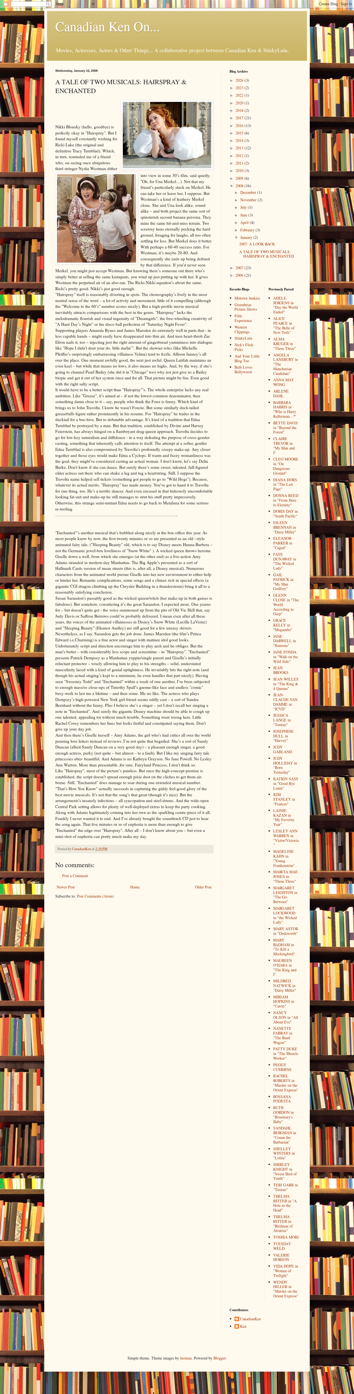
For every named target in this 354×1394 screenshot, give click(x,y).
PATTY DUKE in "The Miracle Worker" (285, 1053)
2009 (240, 178)
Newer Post (66, 887)
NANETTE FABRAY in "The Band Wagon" (282, 1035)
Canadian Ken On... (107, 26)
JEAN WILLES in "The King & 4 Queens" (285, 683)
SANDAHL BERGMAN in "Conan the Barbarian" (284, 1134)
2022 (240, 95)
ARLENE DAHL (281, 393)
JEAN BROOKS (280, 670)
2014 (240, 140)
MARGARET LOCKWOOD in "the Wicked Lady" (285, 915)
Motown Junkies (247, 298)
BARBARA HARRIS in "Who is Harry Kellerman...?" (284, 409)
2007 (240, 267)
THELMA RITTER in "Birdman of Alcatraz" (283, 1223)
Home (135, 887)
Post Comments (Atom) (95, 896)
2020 (240, 102)
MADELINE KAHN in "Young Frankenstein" (284, 858)
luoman (186, 1358)
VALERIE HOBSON (281, 1257)
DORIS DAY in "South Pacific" (285, 514)
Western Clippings (242, 329)
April (245, 222)
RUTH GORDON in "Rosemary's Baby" (283, 1114)
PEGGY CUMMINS (282, 1067)
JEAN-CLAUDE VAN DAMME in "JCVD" (285, 701)
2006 (240, 275)
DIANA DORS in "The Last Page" (285, 484)
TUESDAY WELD (282, 1246)
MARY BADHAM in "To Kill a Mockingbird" (284, 946)
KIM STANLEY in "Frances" (284, 799)
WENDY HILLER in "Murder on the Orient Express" (285, 1288)
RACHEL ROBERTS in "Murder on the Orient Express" (285, 1082)
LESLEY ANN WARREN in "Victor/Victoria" (286, 837)
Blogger (220, 1358)
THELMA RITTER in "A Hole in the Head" (285, 1203)
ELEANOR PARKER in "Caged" (282, 543)
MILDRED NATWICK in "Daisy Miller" (284, 985)
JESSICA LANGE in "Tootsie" (282, 720)
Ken (243, 1326)
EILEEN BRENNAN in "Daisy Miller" (284, 527)
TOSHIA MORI (286, 1237)
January (246, 237)
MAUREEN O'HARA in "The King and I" (284, 967)
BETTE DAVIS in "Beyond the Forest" (285, 427)
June (244, 215)
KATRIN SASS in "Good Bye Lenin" (285, 783)
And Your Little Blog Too (247, 358)
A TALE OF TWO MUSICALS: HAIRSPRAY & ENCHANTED (266, 254)
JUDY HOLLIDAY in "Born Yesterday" (285, 765)
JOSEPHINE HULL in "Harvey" (283, 736)
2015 (240, 133)
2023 (240, 87)
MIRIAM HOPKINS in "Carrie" (283, 1001)
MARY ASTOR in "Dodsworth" (285, 931)
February (248, 229)
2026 (240, 80)
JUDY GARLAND (282, 749)
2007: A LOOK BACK (257, 244)
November (249, 199)
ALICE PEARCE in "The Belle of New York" (284, 325)
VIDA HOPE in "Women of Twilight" (285, 1270)
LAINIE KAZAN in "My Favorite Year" (283, 817)
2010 (240, 170)
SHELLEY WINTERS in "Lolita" (284, 1153)
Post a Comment (75, 875)
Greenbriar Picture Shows (246, 307)
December (248, 192)
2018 (240, 110)
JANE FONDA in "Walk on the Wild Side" (285, 656)
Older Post (203, 887)
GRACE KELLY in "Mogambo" (282, 625)
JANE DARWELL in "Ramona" (284, 641)
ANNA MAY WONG (283, 382)
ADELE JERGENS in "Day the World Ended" (285, 304)
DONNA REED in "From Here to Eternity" (285, 500)
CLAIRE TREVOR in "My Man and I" (284, 445)
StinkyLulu (243, 338)
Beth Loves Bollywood (243, 369)
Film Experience (243, 318)
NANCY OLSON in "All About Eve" (285, 1017)
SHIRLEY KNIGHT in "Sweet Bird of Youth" (285, 1171)
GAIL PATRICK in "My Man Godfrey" (283, 581)
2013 (240, 147)
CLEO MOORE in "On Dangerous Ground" (285, 465)
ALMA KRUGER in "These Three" (284, 343)
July (244, 207)
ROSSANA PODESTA (282, 1099)
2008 (240, 185)
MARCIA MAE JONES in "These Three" (285, 876)
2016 (240, 125)
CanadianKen (250, 1319)
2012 (240, 155)
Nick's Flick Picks (244, 347)
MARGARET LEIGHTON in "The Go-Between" (285, 894)
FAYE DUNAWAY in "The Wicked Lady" (284, 561)
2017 (240, 117)
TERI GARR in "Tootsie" (285, 1187)
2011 (240, 163)
